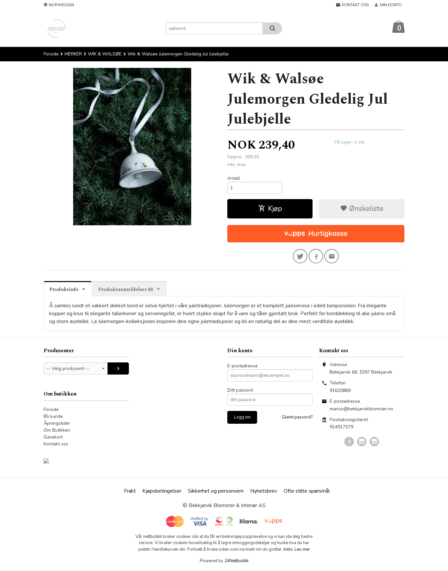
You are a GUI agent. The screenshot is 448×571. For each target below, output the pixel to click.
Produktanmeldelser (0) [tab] (125, 289)
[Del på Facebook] (316, 256)
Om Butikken (57, 430)
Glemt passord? (297, 417)
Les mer (302, 549)
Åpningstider (57, 423)
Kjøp (275, 209)
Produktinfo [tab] (63, 289)
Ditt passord (240, 390)
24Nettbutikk (236, 561)
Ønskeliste (365, 209)
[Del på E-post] (331, 256)
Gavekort (53, 437)
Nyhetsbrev (263, 491)
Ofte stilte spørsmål (307, 491)
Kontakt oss (56, 444)
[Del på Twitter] (300, 256)
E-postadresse (242, 366)
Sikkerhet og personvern (216, 491)
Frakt (130, 491)
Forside (51, 54)
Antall (233, 178)
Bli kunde (53, 416)
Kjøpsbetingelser (161, 491)
